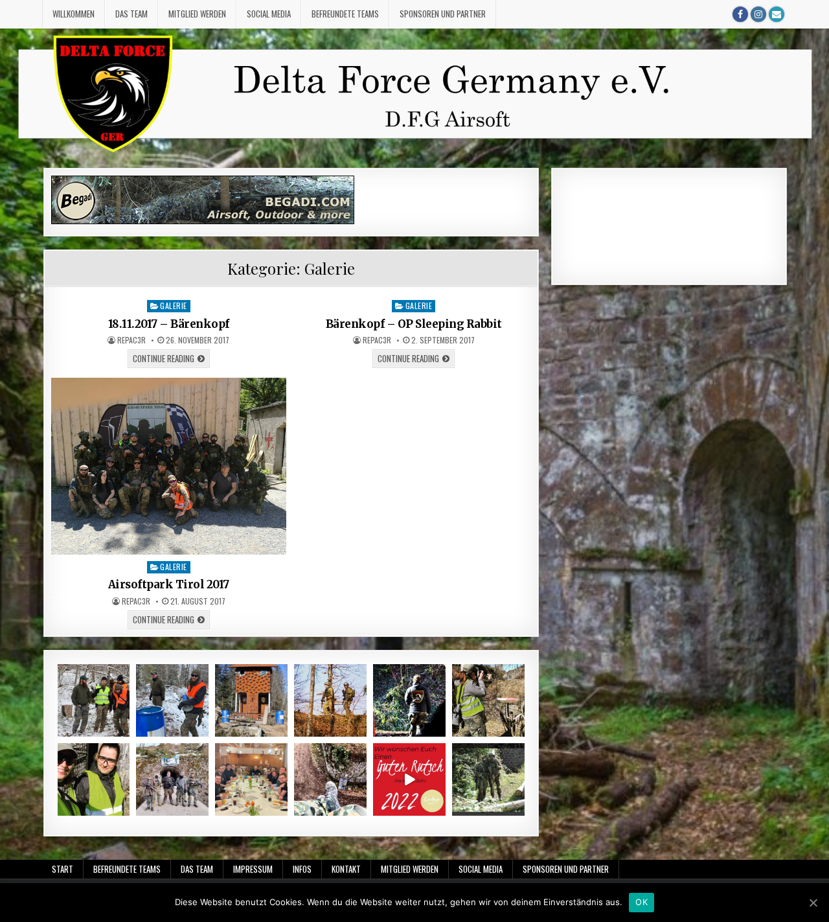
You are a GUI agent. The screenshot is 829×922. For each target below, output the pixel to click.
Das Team (131, 13)
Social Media (269, 13)
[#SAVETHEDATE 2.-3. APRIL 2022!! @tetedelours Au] (251, 700)
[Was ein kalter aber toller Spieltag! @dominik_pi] (172, 700)
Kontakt (346, 868)
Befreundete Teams (345, 13)
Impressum (253, 868)
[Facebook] (740, 14)
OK (641, 902)
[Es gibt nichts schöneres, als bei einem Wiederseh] (488, 700)
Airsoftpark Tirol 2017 (168, 584)
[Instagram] (758, 14)
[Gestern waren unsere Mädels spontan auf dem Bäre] (94, 779)
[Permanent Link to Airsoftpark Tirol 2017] (169, 466)
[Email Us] (776, 14)
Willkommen (73, 13)
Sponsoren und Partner (443, 13)
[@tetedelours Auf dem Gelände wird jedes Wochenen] (94, 700)
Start (62, 868)
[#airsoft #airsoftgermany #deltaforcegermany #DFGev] (172, 779)
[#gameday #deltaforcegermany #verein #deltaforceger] (330, 700)
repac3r (131, 340)
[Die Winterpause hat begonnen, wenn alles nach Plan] (488, 779)
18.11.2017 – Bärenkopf (168, 324)
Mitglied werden (197, 13)
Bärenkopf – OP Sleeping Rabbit (414, 324)
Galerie (173, 305)
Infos (302, 868)
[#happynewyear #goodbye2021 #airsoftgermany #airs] (409, 779)
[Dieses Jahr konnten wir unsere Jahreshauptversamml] (251, 779)
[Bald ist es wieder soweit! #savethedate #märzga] (330, 779)
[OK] (812, 902)
